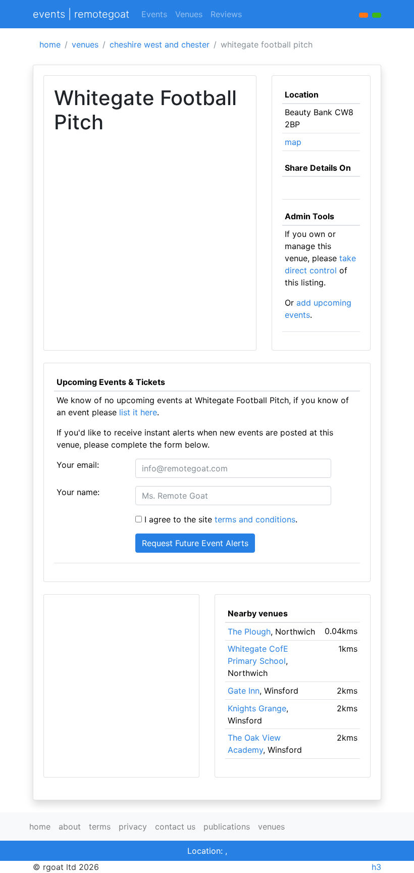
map (293, 142)
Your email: (78, 465)
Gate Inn (244, 691)
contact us (175, 826)
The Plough (249, 631)
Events (154, 14)
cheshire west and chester (160, 44)
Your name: (78, 492)
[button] (376, 15)
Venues (188, 14)
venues (85, 44)
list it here (138, 412)
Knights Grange (257, 708)
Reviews (226, 14)
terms (100, 826)
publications (226, 826)
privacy (133, 826)
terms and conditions (255, 519)
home (50, 44)
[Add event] (363, 15)
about (70, 826)
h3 (376, 867)
